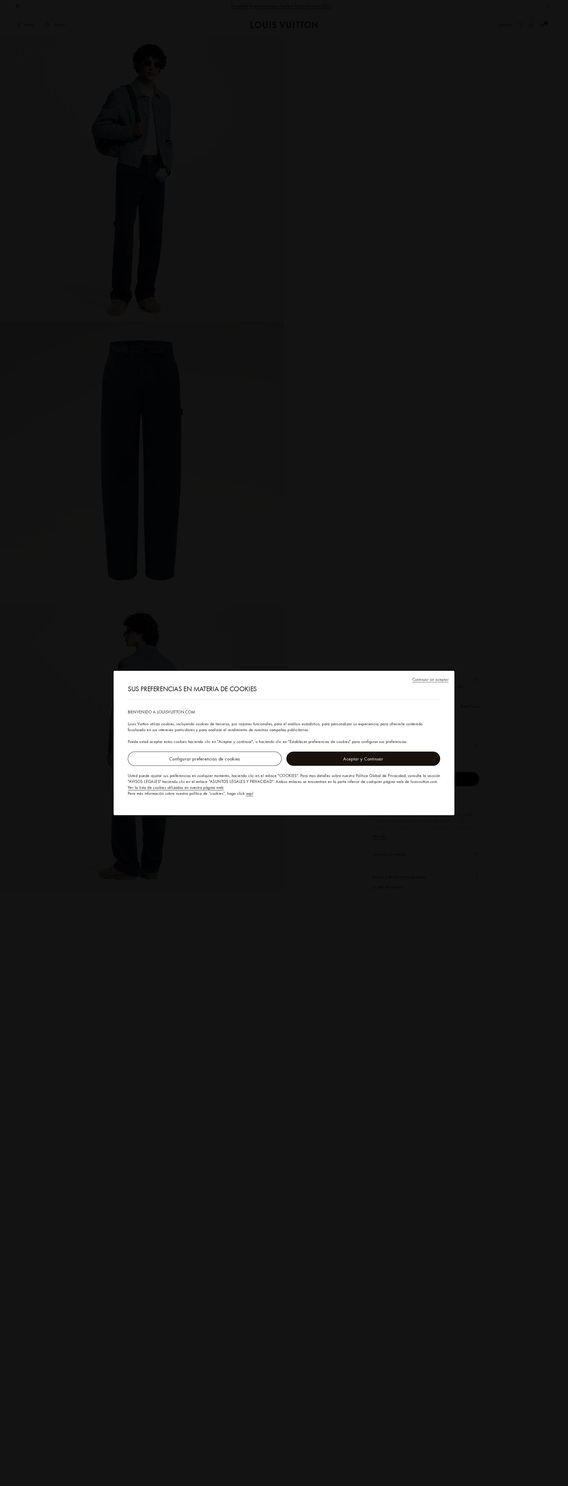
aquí (250, 793)
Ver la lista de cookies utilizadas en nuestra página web (175, 787)
